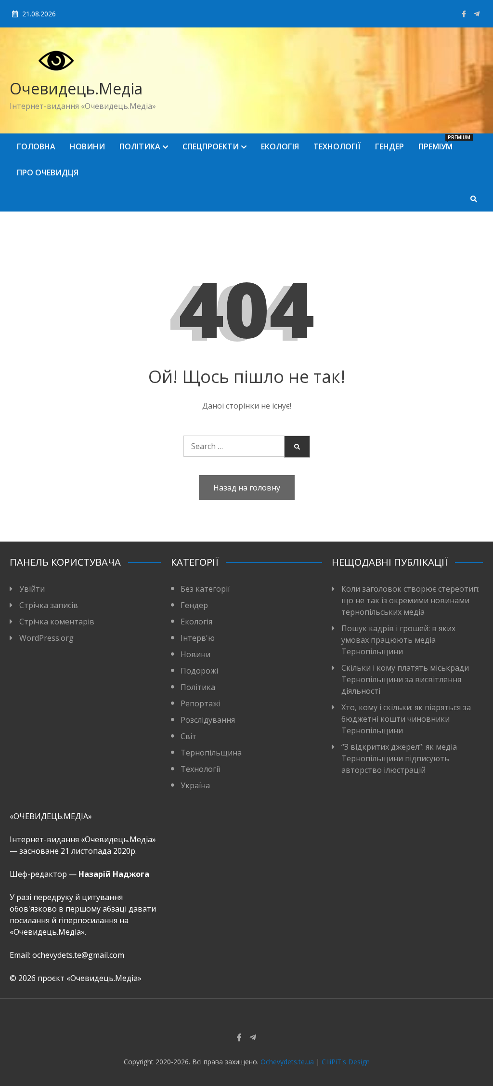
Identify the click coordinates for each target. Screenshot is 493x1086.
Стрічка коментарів (56, 621)
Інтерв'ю (198, 638)
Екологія (280, 146)
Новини (87, 146)
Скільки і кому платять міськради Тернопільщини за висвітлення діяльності (405, 679)
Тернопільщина (211, 752)
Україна (195, 785)
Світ (188, 736)
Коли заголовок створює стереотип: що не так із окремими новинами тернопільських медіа (410, 600)
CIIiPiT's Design (346, 1061)
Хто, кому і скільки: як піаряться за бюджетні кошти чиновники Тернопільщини (406, 719)
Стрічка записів (48, 605)
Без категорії (205, 588)
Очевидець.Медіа (76, 88)
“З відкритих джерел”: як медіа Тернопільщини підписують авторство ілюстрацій (399, 758)
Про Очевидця (47, 172)
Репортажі (201, 703)
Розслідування (208, 720)
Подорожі (199, 670)
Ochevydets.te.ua (287, 1061)
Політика (139, 146)
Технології (337, 146)
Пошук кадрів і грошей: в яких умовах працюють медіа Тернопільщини (398, 640)
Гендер (389, 146)
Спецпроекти (210, 146)
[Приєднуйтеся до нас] (477, 13)
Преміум (439, 143)
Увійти (32, 588)
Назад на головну (246, 487)
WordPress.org (46, 638)
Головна (36, 146)
